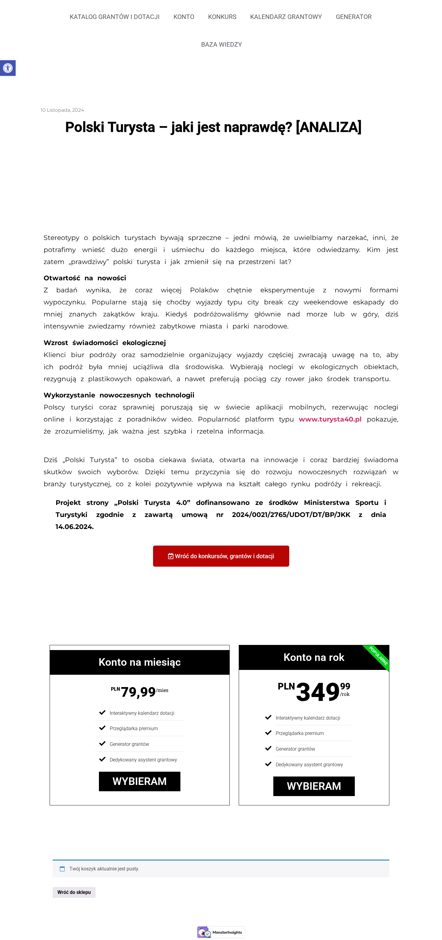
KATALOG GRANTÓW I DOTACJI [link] (115, 16)
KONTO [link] (183, 16)
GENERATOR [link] (354, 16)
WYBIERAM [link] (139, 781)
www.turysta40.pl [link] (330, 419)
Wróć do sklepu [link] (74, 892)
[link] (8, 68)
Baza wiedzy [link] (221, 44)
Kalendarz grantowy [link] (286, 16)
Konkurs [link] (222, 16)
